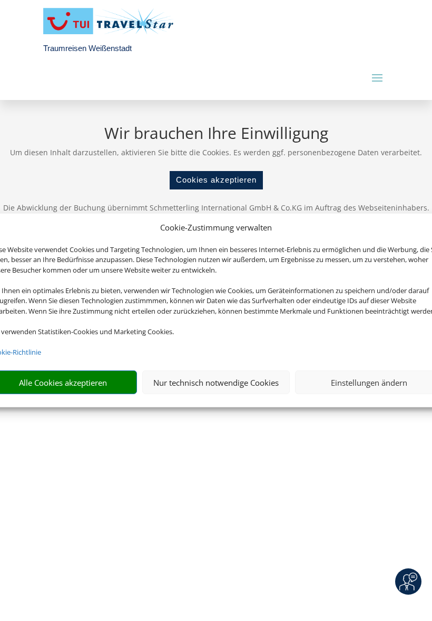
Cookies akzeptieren (216, 179)
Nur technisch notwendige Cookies (216, 382)
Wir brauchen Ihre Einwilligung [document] (216, 134)
